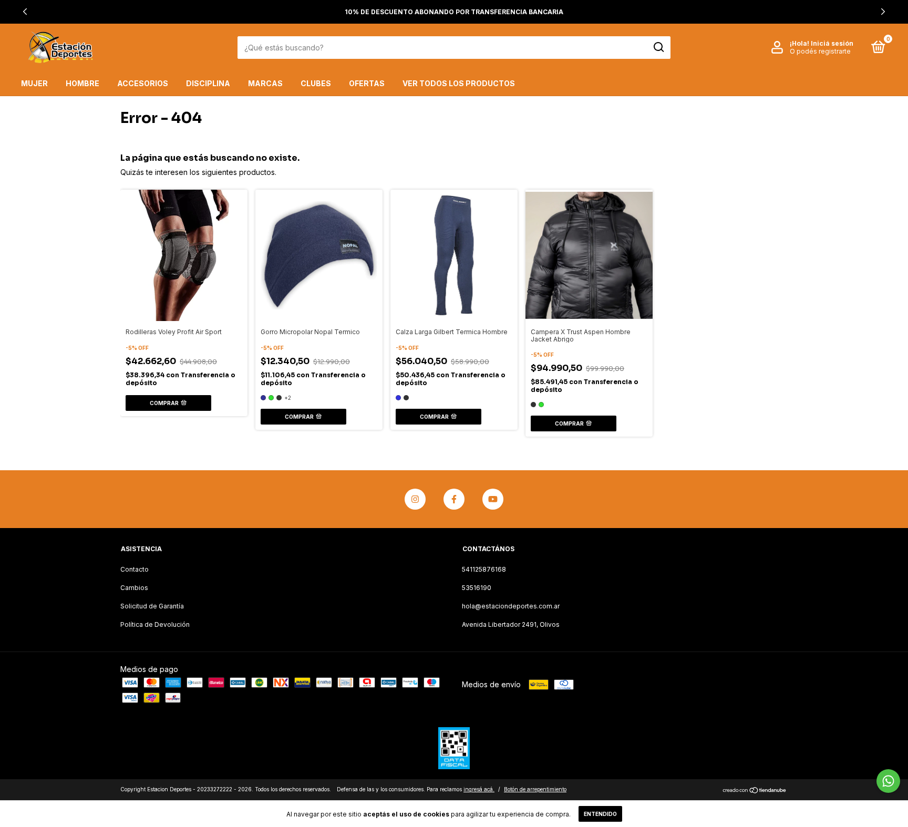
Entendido (600, 814)
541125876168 (484, 569)
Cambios (134, 588)
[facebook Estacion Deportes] (454, 499)
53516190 (476, 588)
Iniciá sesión (832, 43)
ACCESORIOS (142, 83)
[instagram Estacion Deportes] (415, 499)
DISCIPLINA (208, 83)
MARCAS (265, 83)
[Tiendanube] (755, 790)
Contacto (134, 569)
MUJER (34, 83)
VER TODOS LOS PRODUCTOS (459, 83)
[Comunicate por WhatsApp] (888, 781)
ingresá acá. (478, 789)
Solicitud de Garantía (152, 606)
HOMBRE (82, 83)
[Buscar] (658, 47)
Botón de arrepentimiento (535, 789)
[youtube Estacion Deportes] (492, 499)
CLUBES (316, 83)
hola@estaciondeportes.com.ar (511, 606)
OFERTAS (367, 83)
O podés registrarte (820, 51)
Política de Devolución (155, 624)
